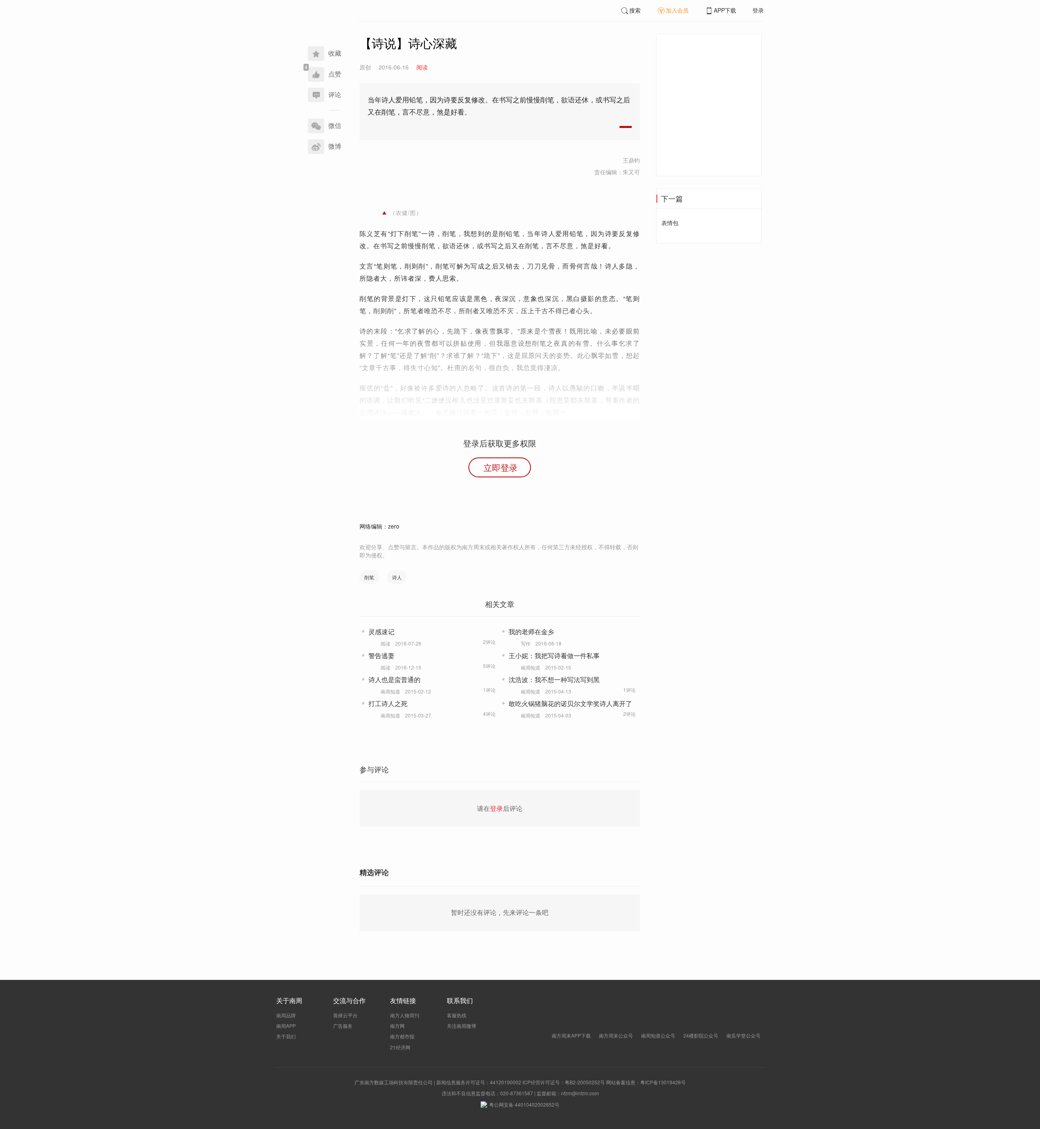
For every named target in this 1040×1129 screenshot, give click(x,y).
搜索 (635, 10)
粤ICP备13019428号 (663, 1082)
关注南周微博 (461, 1025)
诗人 (397, 577)
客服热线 (456, 1015)
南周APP (286, 1025)
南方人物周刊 (404, 1015)
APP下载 (725, 10)
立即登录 (500, 467)
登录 (758, 10)
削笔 (369, 577)
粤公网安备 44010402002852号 (524, 1104)
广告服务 (343, 1025)
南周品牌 (286, 1015)
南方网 (397, 1025)
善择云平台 (345, 1015)
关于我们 (286, 1036)
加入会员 (677, 10)
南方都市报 (402, 1036)
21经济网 (400, 1047)
